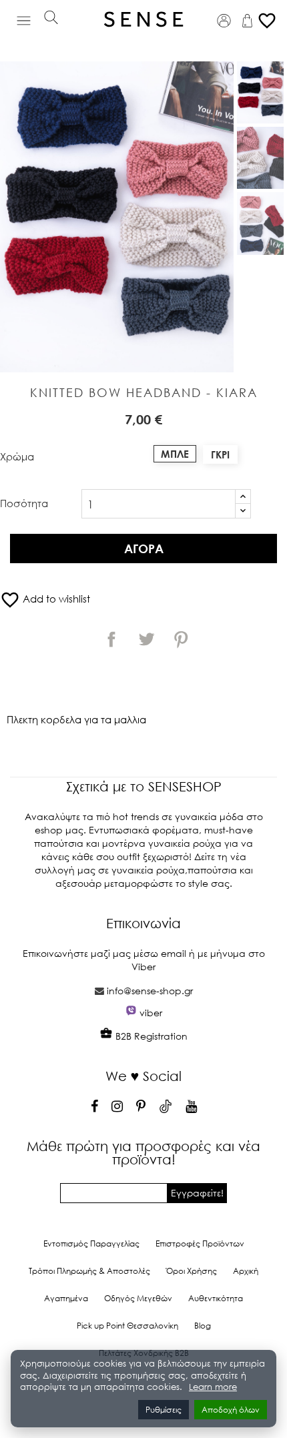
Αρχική (245, 1271)
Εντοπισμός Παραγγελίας (91, 1243)
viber (150, 1012)
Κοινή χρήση (111, 639)
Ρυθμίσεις (164, 1409)
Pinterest (181, 639)
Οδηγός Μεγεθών (138, 1298)
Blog (202, 1325)
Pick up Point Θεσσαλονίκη (127, 1325)
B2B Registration (150, 1036)
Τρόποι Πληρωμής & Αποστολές (89, 1271)
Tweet (146, 639)
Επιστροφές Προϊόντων (200, 1243)
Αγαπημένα (66, 1298)
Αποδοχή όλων (231, 1409)
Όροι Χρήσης (191, 1271)
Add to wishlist (45, 598)
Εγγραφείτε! (197, 1192)
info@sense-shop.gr (150, 990)
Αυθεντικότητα (215, 1298)
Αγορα (144, 548)
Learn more (213, 1387)
